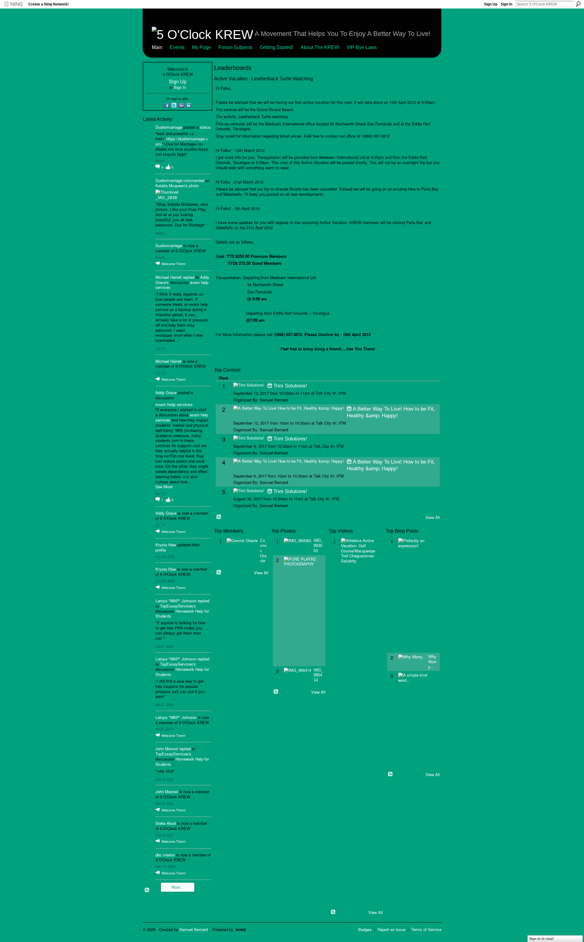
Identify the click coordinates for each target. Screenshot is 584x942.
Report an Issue (391, 929)
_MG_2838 (166, 197)
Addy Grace (165, 392)
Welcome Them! (174, 263)
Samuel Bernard (193, 929)
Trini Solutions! (290, 386)
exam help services (174, 404)
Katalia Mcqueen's (171, 185)
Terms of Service (426, 929)
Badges (365, 929)
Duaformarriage (168, 127)
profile (160, 550)
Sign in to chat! (541, 938)
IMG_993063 (318, 545)
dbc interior (165, 855)
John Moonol (166, 748)
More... (178, 887)
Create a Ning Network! (48, 4)
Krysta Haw (165, 545)
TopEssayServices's (178, 606)
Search (578, 4)
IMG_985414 (318, 675)
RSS (147, 890)
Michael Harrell (168, 277)
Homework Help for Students (182, 613)
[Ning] (13, 4)
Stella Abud (165, 823)
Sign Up (490, 4)
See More (163, 486)
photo (194, 185)
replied (188, 277)
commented (193, 180)
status (205, 127)
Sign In (506, 4)
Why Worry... (432, 661)
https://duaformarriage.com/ (181, 141)
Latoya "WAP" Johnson (175, 601)
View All (433, 517)
